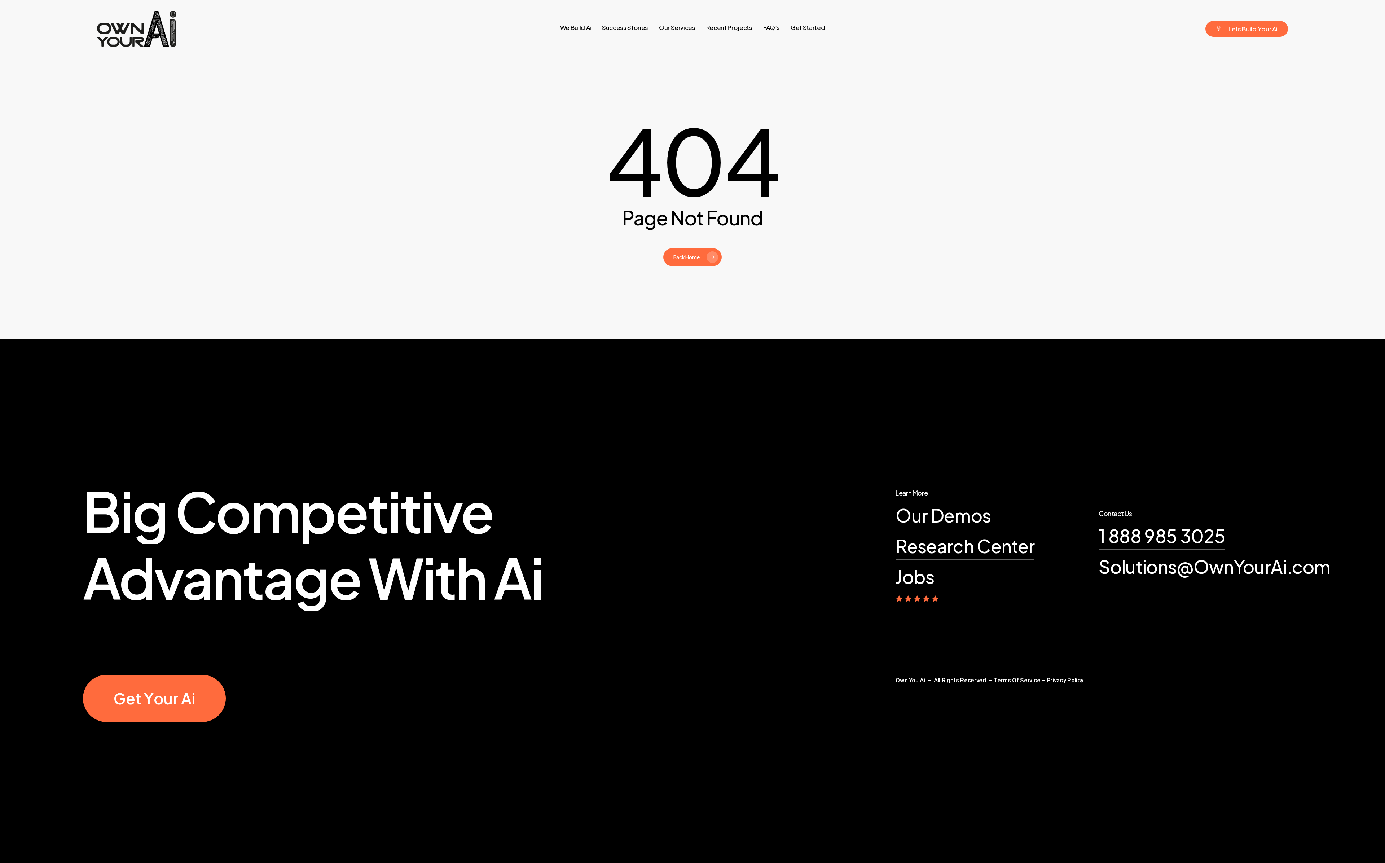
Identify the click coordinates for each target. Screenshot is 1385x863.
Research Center (965, 545)
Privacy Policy (1065, 680)
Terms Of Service (1017, 680)
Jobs (915, 576)
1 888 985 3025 (1162, 535)
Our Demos (943, 515)
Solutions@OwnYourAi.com (1214, 566)
